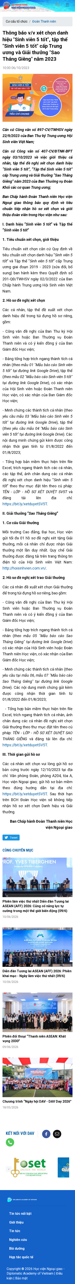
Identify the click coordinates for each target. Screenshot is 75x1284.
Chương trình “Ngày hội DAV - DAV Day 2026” (36, 1101)
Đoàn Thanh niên (44, 21)
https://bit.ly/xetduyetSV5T (24, 504)
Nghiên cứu (18, 1240)
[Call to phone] (10, 1142)
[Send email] (57, 1134)
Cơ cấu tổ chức (17, 21)
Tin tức (14, 1231)
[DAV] (19, 5)
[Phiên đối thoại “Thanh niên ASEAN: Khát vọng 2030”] (37, 1012)
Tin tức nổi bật (20, 1214)
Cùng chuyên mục (17, 850)
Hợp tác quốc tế (21, 1257)
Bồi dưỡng (17, 1249)
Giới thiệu (16, 1222)
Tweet (14, 837)
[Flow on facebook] (46, 1134)
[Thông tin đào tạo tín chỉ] (29, 1167)
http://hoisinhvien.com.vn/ (24, 568)
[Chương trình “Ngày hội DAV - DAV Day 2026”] (37, 1077)
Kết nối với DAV (20, 1133)
